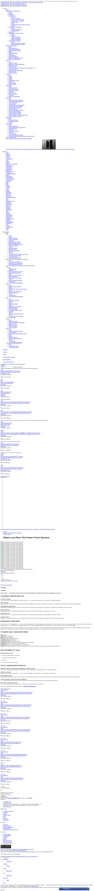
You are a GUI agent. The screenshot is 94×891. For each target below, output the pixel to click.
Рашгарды (5, 824)
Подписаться (4, 796)
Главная (5, 531)
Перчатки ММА (7, 828)
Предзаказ (3, 395)
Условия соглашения (5, 856)
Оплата (36, 2)
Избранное (5, 836)
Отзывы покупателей (8, 811)
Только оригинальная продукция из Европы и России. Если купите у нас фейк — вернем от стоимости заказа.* (28, 529)
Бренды (5, 839)
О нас (28, 2)
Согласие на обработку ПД (31, 856)
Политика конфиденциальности (17, 856)
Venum (2, 570)
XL (3, 578)
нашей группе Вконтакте (29, 686)
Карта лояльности (7, 840)
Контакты (41, 2)
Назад (7, 9)
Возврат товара (6, 815)
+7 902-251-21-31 (13, 3)
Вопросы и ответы (7, 841)
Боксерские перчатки (8, 827)
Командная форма (7, 843)
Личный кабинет (7, 834)
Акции (5, 838)
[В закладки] (1, 387)
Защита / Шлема (7, 825)
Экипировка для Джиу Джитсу (10, 829)
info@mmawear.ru (21, 3)
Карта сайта (6, 820)
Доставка (32, 2)
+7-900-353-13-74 (5, 3)
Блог (4, 816)
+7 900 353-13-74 (7, 802)
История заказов (7, 835)
